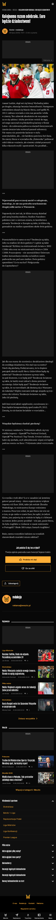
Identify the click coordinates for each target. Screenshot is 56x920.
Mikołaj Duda (6, 710)
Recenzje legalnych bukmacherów (14, 869)
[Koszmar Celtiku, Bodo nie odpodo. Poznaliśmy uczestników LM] (28, 655)
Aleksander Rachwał (9, 677)
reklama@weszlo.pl (22, 605)
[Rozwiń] (52, 800)
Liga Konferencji (10, 831)
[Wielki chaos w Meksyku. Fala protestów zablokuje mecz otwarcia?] (28, 778)
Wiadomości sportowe (9, 800)
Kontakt (32, 903)
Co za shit (30, 568)
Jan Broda (5, 660)
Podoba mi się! (30, 559)
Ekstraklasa (6, 667)
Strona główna (6, 10)
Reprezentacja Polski (12, 819)
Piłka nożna (6, 683)
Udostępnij (13, 583)
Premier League (10, 837)
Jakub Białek (6, 783)
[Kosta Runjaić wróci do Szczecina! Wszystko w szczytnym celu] (28, 705)
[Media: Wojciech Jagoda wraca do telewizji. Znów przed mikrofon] (28, 688)
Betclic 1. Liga (9, 813)
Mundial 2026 (7, 773)
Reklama (40, 903)
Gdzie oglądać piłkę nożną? (11, 851)
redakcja (19, 30)
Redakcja (22, 903)
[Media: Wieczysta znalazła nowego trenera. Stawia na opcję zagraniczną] (28, 672)
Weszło (15, 10)
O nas (15, 903)
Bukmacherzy (6, 863)
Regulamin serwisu (28, 909)
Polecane (5, 757)
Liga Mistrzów (7, 650)
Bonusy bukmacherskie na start (13, 881)
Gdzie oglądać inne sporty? (11, 857)
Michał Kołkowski (8, 767)
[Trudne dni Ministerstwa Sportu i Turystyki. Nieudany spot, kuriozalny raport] (28, 761)
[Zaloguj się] (53, 4)
